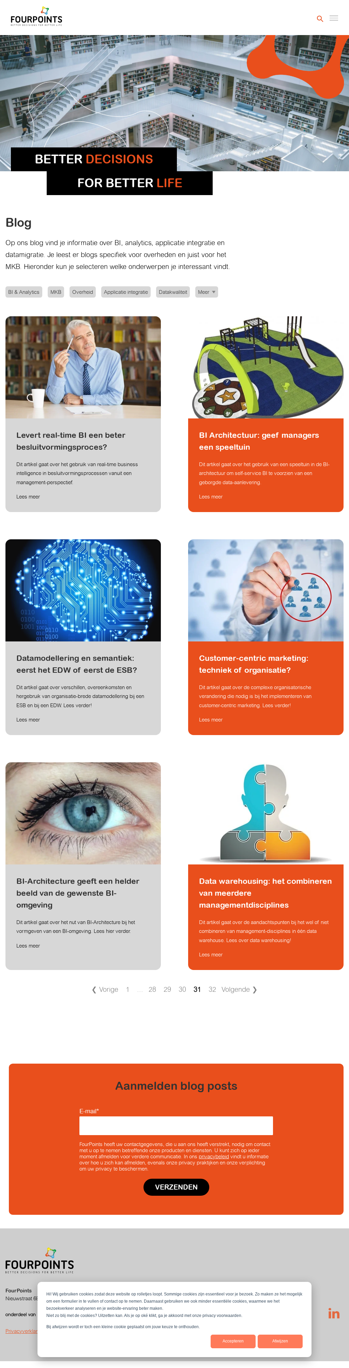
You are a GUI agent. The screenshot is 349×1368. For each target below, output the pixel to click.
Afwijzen (280, 1341)
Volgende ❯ (240, 989)
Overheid (82, 292)
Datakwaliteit (173, 292)
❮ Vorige (104, 989)
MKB (55, 292)
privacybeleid (214, 1156)
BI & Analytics (24, 292)
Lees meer (28, 496)
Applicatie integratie (126, 292)
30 (182, 989)
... (140, 989)
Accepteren (233, 1341)
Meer (203, 292)
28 (152, 989)
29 (167, 989)
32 (212, 989)
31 (197, 989)
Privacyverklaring (24, 1331)
